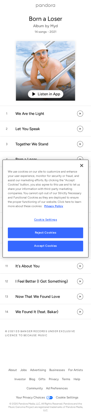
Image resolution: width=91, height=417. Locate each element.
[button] (45, 113)
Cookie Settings (45, 219)
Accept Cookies (45, 246)
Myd (54, 26)
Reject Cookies (45, 232)
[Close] (81, 165)
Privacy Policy (53, 206)
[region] (45, 208)
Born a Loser (45, 18)
